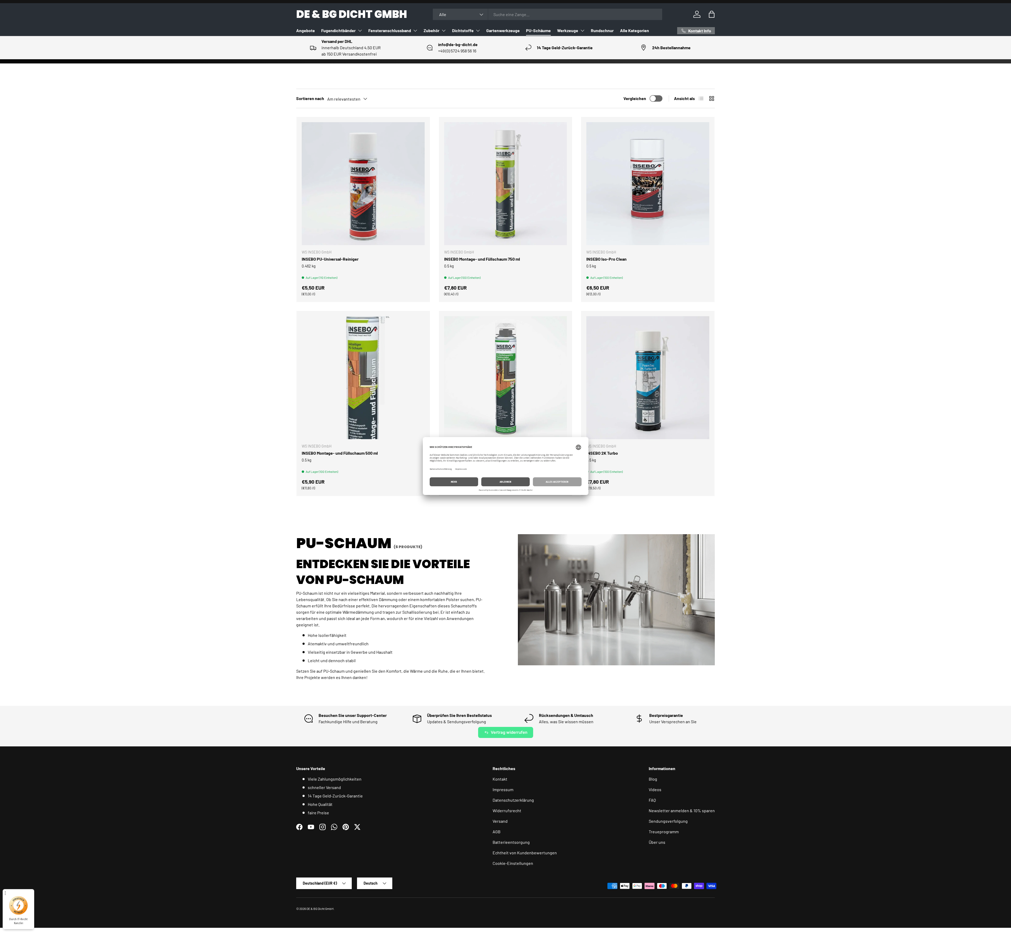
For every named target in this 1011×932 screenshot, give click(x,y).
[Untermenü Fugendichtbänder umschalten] (360, 30)
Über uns (657, 842)
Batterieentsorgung (511, 842)
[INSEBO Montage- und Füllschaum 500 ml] (363, 377)
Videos (655, 789)
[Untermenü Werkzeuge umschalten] (582, 30)
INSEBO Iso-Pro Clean (606, 258)
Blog (653, 778)
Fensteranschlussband (389, 30)
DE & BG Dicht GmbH (320, 908)
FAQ (652, 799)
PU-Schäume (538, 30)
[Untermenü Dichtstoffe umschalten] (478, 30)
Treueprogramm (664, 831)
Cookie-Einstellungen (513, 863)
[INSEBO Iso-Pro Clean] (647, 183)
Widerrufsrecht (507, 810)
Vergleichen (634, 98)
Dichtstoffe (463, 30)
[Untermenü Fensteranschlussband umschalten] (415, 30)
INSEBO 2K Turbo (602, 452)
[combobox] (547, 14)
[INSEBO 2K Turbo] (647, 377)
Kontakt (500, 778)
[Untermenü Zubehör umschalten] (443, 30)
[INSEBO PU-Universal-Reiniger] (363, 183)
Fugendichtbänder (338, 30)
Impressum (503, 789)
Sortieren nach (310, 98)
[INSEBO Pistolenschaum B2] (505, 377)
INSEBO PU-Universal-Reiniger (330, 258)
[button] (711, 14)
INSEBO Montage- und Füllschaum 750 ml (482, 258)
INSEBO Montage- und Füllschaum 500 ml (340, 452)
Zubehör (431, 30)
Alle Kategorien (634, 30)
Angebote (305, 30)
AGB (496, 831)
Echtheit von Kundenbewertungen (525, 852)
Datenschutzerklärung (513, 799)
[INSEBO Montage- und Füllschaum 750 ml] (505, 183)
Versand (500, 821)
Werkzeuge (567, 30)
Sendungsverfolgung (668, 821)
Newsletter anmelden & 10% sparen (682, 810)
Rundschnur (602, 30)
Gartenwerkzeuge (503, 30)
